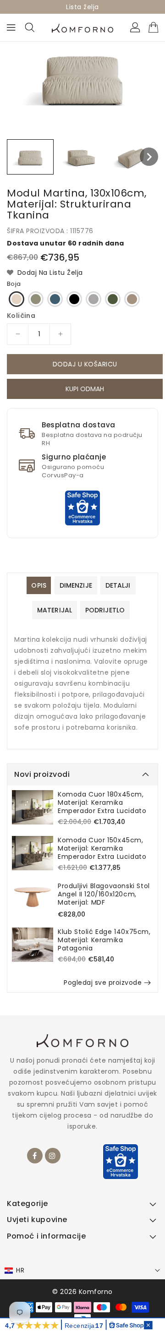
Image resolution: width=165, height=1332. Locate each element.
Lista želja (82, 6)
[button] (82, 1270)
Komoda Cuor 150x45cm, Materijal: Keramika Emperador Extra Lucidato (102, 848)
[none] (30, 157)
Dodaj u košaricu (85, 364)
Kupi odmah (85, 390)
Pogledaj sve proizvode (103, 982)
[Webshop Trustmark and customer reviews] (82, 507)
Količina (21, 315)
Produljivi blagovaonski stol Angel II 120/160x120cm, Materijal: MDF (104, 894)
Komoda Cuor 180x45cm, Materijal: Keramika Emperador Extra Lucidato (102, 802)
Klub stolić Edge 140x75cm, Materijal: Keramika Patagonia (104, 940)
